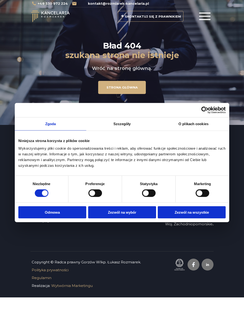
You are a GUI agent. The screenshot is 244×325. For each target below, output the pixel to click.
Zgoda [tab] (50, 124)
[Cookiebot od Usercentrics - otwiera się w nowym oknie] (205, 110)
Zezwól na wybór (122, 212)
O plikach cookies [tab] (193, 124)
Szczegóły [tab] (122, 124)
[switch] (95, 193)
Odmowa (52, 212)
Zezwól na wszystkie (192, 212)
